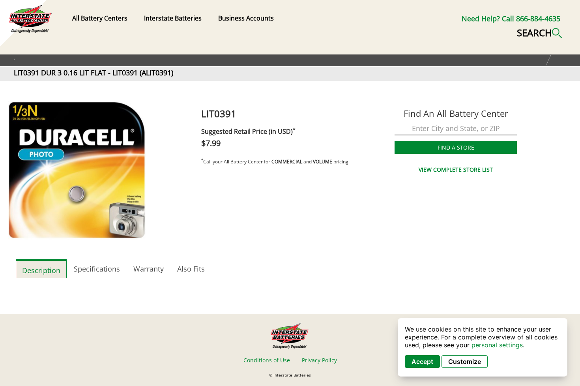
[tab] (41, 268)
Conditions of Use (266, 360)
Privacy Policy (319, 360)
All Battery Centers (99, 18)
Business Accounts (246, 18)
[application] (482, 347)
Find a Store (456, 147)
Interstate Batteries (173, 18)
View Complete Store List (456, 169)
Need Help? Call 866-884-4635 (511, 18)
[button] (539, 31)
